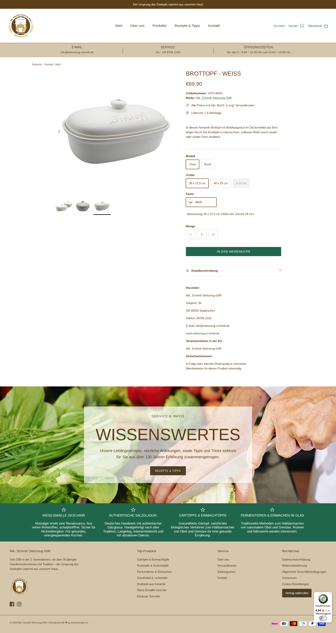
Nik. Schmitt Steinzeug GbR (214, 98)
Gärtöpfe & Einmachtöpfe (153, 559)
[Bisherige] (59, 131)
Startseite (37, 64)
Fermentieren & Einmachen (154, 571)
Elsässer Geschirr (148, 596)
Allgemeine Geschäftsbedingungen (304, 571)
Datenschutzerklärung (296, 559)
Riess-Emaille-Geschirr (152, 590)
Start (118, 26)
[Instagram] (19, 604)
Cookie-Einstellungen (295, 584)
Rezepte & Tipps (187, 26)
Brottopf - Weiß (53, 64)
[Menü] (329, 594)
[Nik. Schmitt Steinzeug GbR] (21, 26)
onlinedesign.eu (79, 622)
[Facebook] (12, 604)
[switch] (323, 618)
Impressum (289, 577)
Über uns (137, 26)
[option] (116, 131)
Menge (190, 226)
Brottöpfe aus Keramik (151, 584)
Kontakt (214, 26)
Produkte (159, 26)
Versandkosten (226, 565)
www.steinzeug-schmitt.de (202, 333)
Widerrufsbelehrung (294, 565)
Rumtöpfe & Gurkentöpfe (153, 565)
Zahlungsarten (226, 571)
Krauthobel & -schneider (152, 577)
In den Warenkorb (233, 251)
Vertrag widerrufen (296, 593)
